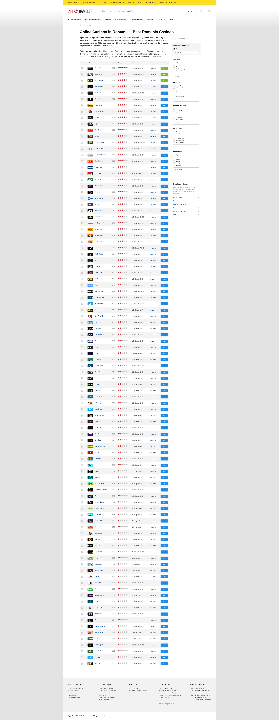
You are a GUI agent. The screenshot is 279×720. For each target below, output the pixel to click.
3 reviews (153, 155)
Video (140, 2)
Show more (156, 57)
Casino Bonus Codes (120, 19)
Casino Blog (161, 19)
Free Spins (107, 19)
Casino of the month (179, 204)
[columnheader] (83, 63)
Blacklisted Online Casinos (167, 690)
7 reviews (153, 111)
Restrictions (102, 695)
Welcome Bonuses (179, 215)
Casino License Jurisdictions (107, 690)
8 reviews (153, 136)
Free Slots (198, 693)
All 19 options (178, 100)
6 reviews (153, 99)
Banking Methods (117, 2)
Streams (131, 2)
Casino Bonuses (89, 2)
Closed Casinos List (165, 688)
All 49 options (178, 169)
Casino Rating (72, 2)
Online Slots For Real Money (138, 690)
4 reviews (153, 68)
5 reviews (153, 118)
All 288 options (179, 52)
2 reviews (153, 74)
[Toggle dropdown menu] (80, 2)
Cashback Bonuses (137, 19)
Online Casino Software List (107, 697)
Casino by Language (104, 693)
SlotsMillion (129, 11)
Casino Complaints (166, 2)
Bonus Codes (177, 197)
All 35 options (178, 146)
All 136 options (179, 76)
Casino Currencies (104, 700)
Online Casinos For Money (167, 693)
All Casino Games (134, 688)
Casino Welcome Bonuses (92, 19)
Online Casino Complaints (203, 700)
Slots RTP (172, 19)
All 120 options (179, 123)
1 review (152, 142)
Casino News (150, 19)
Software (104, 2)
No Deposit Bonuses (74, 19)
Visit (164, 68)
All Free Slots (150, 2)
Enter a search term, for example (117, 11)
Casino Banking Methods (106, 688)
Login (190, 11)
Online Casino (199, 688)
